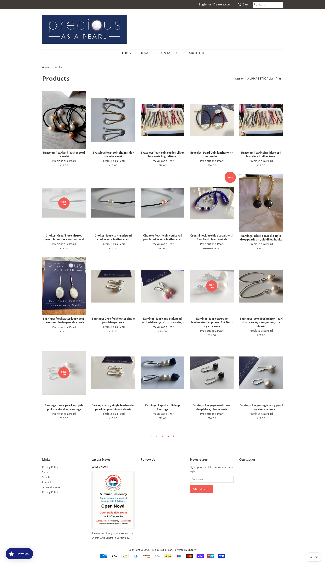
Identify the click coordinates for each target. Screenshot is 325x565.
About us (198, 53)
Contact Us (169, 53)
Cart (245, 4)
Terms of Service (51, 487)
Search (46, 477)
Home (145, 53)
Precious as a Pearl (161, 549)
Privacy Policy (50, 467)
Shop (124, 53)
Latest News (100, 460)
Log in (203, 4)
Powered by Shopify (185, 549)
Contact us (48, 482)
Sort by (239, 78)
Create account (223, 4)
